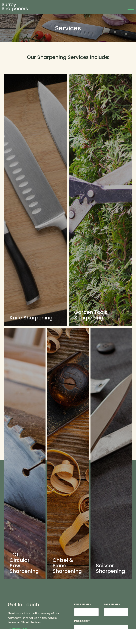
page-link (35, 200)
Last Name (112, 604)
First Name (82, 604)
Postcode (82, 621)
